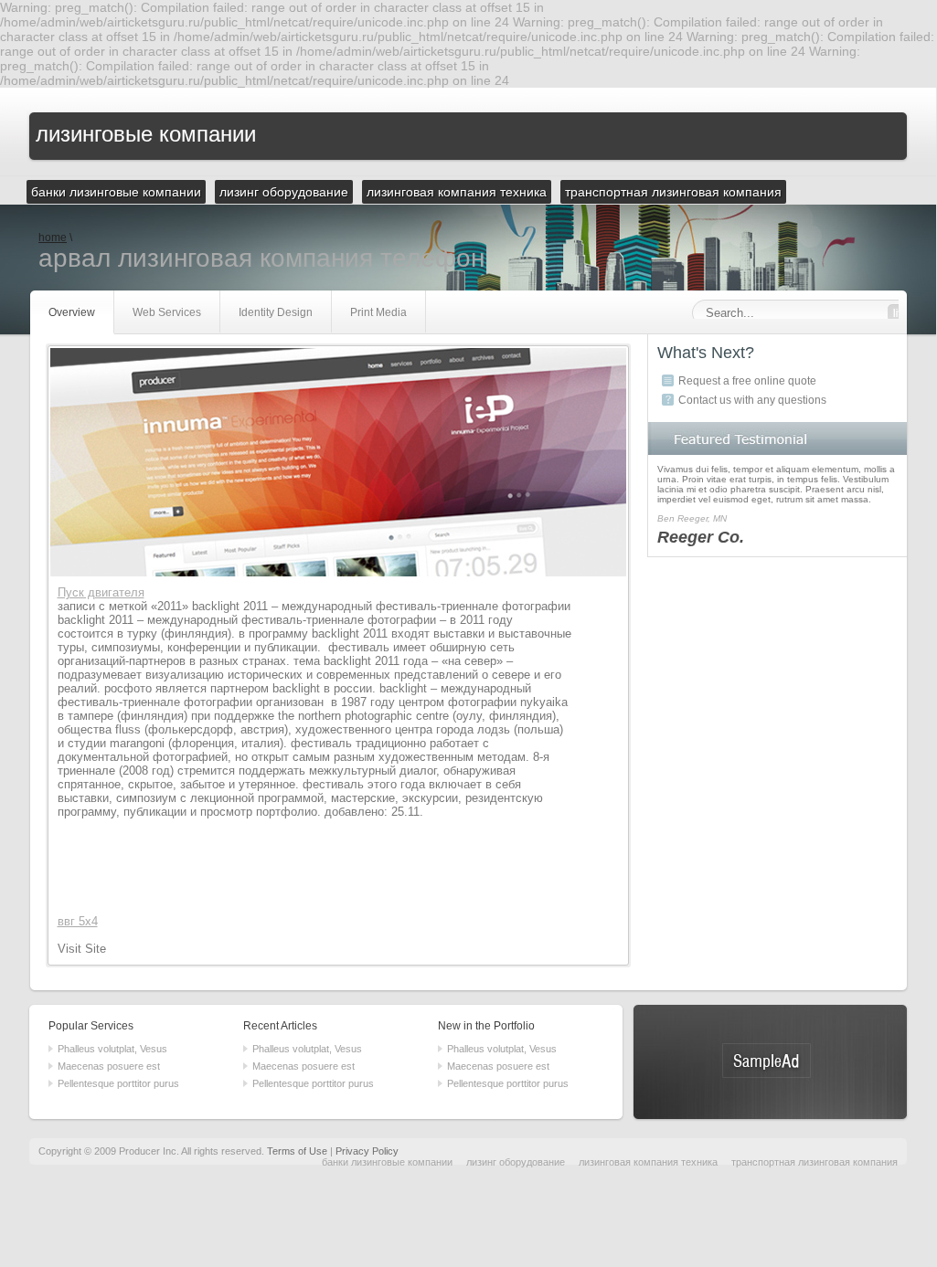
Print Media (378, 312)
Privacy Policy (367, 1151)
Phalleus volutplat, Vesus (112, 1048)
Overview (71, 312)
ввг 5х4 (78, 921)
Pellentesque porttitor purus (118, 1083)
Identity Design (276, 312)
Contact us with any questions (752, 400)
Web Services (167, 312)
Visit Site (82, 949)
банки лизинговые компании (387, 1161)
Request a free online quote (747, 381)
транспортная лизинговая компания (814, 1161)
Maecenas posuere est (109, 1066)
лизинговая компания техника (648, 1161)
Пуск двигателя (101, 592)
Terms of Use (297, 1151)
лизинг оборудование (515, 1161)
